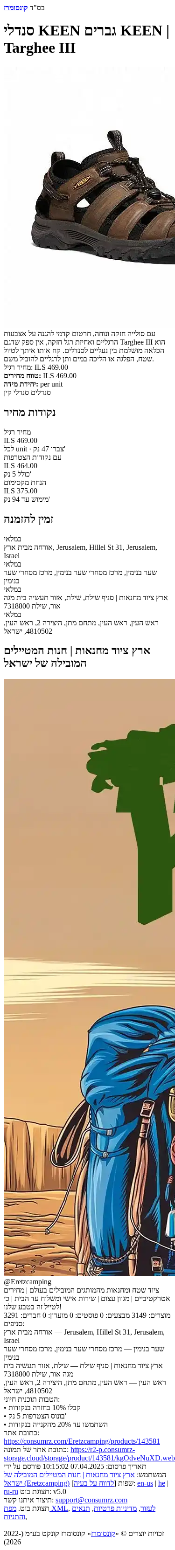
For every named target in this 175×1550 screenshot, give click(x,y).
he (161, 1483)
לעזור (147, 1508)
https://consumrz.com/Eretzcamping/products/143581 (82, 1441)
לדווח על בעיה (94, 1483)
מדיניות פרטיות (115, 1508)
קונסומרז (103, 1533)
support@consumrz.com (91, 1500)
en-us (145, 1483)
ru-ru (11, 1491)
